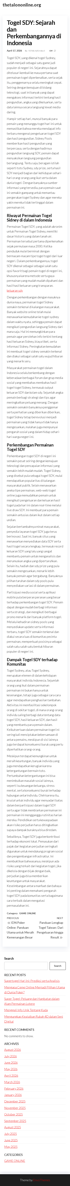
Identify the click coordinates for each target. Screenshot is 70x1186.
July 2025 (10, 1134)
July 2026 (10, 1056)
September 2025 (15, 1121)
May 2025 (11, 1147)
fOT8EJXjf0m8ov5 (37, 50)
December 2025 (14, 1101)
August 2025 (12, 1127)
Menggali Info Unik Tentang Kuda (26, 1010)
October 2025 (13, 1114)
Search (9, 958)
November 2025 (15, 1108)
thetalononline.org (22, 5)
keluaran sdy (15, 290)
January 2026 (13, 1095)
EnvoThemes (41, 1180)
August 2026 (12, 1050)
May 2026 (11, 1069)
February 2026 (13, 1088)
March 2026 (12, 1082)
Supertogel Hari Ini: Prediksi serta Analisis (32, 981)
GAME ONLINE (27, 913)
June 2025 (11, 1140)
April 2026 (11, 1075)
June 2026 (11, 1062)
